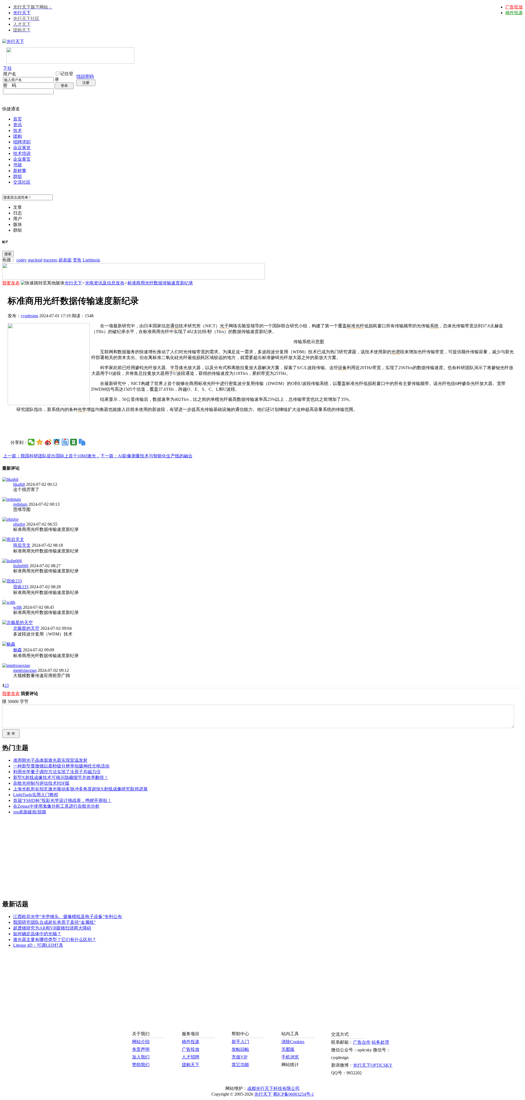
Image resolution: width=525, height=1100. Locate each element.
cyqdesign (29, 315)
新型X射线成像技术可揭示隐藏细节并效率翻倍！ (60, 777)
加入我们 (141, 1057)
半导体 (176, 367)
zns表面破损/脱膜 (29, 812)
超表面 (65, 260)
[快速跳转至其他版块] (43, 283)
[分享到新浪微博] (48, 442)
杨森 (17, 650)
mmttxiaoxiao (25, 670)
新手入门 (240, 1041)
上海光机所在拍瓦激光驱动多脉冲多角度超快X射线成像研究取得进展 (80, 789)
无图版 (287, 1049)
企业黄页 (22, 159)
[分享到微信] (31, 442)
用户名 (9, 74)
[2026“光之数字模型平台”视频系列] (133, 278)
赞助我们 (141, 1064)
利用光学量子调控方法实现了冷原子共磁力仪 (57, 771)
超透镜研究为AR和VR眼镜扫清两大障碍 (52, 928)
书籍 (17, 165)
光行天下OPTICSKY (372, 1065)
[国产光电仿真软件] (70, 62)
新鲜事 (19, 170)
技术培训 (22, 153)
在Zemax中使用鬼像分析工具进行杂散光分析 (56, 806)
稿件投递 (514, 12)
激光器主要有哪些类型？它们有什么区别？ (54, 939)
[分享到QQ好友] (56, 442)
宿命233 (20, 586)
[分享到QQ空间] (39, 442)
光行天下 (22, 12)
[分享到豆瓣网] (73, 442)
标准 (351, 325)
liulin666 (20, 565)
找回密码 (85, 76)
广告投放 (514, 7)
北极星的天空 (26, 628)
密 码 (9, 85)
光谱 (395, 351)
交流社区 (22, 182)
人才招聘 (190, 1057)
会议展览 (22, 147)
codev (21, 260)
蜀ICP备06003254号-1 (293, 1094)
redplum (20, 504)
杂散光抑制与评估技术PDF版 (41, 783)
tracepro (50, 260)
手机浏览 (290, 1057)
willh (17, 607)
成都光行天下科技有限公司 (273, 1088)
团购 (17, 136)
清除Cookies (292, 1041)
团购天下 (190, 1064)
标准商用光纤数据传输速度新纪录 (160, 283)
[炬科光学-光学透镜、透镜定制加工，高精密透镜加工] (49, 403)
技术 (17, 130)
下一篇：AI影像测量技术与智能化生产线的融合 (146, 456)
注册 (85, 83)
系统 (434, 325)
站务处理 (380, 1042)
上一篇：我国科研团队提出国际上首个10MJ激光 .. (51, 456)
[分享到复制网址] (82, 442)
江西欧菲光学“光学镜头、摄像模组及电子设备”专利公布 (67, 916)
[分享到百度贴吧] (65, 442)
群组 (17, 176)
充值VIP (239, 1057)
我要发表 (11, 283)
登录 (64, 86)
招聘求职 (22, 142)
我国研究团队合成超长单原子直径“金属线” (54, 922)
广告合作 (362, 1042)
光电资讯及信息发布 (104, 283)
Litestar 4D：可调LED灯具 (38, 945)
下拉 (7, 68)
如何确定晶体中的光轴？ (37, 933)
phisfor (19, 524)
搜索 (7, 254)
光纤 (359, 325)
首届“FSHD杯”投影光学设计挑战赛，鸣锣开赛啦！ (62, 800)
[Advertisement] (262, 425)
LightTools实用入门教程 (35, 794)
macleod (35, 260)
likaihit (19, 484)
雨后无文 (22, 545)
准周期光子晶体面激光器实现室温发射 (50, 760)
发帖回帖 (240, 1049)
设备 (342, 367)
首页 (17, 119)
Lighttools (91, 260)
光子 (224, 325)
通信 (174, 325)
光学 (82, 409)
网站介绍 (141, 1041)
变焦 (77, 260)
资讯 (17, 124)
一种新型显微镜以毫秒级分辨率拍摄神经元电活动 (61, 766)
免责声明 (141, 1049)
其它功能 (240, 1064)
